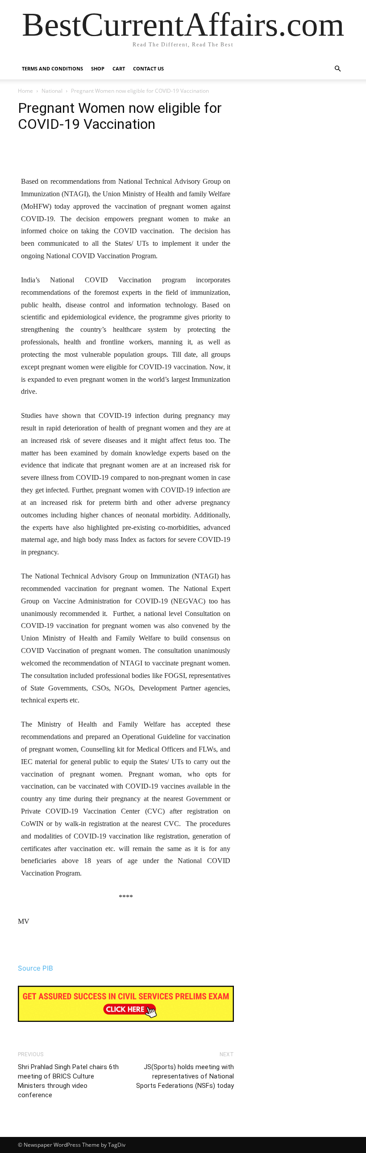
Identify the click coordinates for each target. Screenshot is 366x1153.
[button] (337, 69)
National (52, 91)
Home (25, 91)
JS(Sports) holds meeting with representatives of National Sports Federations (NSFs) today (185, 1076)
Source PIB (35, 968)
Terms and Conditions (52, 68)
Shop (97, 68)
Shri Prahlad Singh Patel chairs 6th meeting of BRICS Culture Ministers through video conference (68, 1081)
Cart (118, 68)
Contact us (148, 68)
